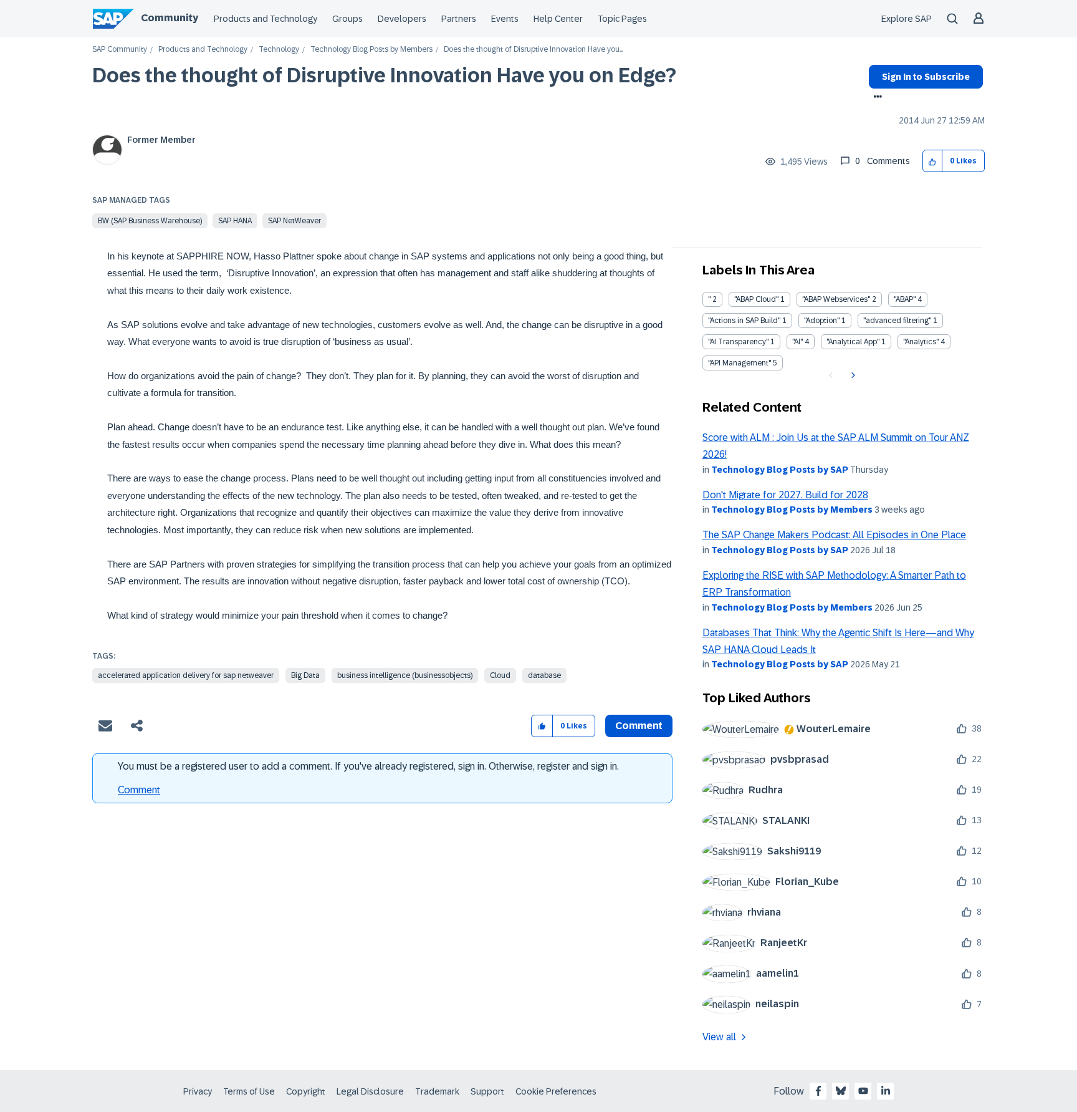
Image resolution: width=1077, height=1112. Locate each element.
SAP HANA (235, 220)
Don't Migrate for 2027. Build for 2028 (785, 495)
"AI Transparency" (738, 341)
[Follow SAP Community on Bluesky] (841, 1091)
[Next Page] (851, 375)
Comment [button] (639, 725)
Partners (458, 19)
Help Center (558, 19)
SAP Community (119, 50)
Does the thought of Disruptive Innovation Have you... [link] (533, 50)
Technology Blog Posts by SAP (779, 470)
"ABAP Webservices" (836, 299)
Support (487, 1091)
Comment (139, 790)
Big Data (305, 675)
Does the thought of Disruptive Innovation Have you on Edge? (384, 75)
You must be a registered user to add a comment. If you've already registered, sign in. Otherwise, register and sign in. (368, 766)
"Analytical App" (852, 341)
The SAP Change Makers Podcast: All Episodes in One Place (834, 534)
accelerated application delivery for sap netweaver (186, 675)
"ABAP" (905, 299)
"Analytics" (921, 341)
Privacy (197, 1091)
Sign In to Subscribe (926, 77)
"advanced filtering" (897, 320)
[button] (932, 161)
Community (169, 17)
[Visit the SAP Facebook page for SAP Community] (818, 1091)
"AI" (797, 341)
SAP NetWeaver (294, 220)
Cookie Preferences (555, 1091)
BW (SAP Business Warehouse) (150, 220)
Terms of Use (249, 1091)
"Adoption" (822, 320)
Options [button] (875, 98)
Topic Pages (622, 19)
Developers (402, 19)
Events (505, 19)
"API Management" (739, 363)
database (544, 675)
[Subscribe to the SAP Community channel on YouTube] (863, 1091)
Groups (347, 19)
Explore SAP (906, 19)
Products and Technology (265, 19)
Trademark (437, 1091)
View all (719, 1037)
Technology (279, 50)
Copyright (305, 1091)
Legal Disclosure (370, 1091)
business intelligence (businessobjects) (404, 675)
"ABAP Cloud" (756, 299)
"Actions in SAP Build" (744, 320)
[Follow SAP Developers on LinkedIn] (886, 1091)
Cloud (500, 675)
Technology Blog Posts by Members (371, 50)
